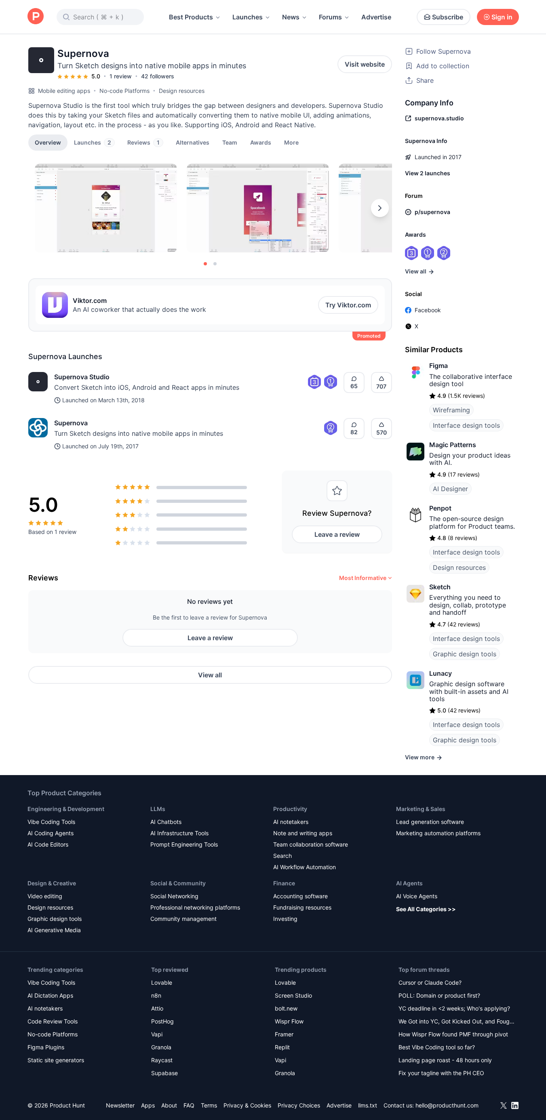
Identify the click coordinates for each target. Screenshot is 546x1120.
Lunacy (440, 673)
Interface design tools (466, 425)
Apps (148, 1105)
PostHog (162, 1021)
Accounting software (300, 896)
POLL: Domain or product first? (439, 995)
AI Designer (450, 489)
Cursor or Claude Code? (430, 982)
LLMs (157, 808)
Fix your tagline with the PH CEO (441, 1073)
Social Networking (174, 896)
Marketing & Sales (420, 808)
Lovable (161, 982)
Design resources (181, 90)
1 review (121, 76)
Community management (183, 918)
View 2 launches (427, 173)
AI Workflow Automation (304, 867)
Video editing (44, 896)
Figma (438, 365)
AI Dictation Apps (50, 995)
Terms (209, 1105)
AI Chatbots (165, 821)
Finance (284, 883)
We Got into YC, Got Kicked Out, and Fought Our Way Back (456, 1022)
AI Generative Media (54, 930)
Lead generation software (430, 821)
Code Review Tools (52, 1021)
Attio (157, 1008)
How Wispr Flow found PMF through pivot (453, 1034)
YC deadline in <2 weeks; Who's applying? (454, 1008)
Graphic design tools (464, 654)
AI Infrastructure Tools (179, 833)
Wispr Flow (289, 1021)
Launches (247, 17)
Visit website (365, 64)
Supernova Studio (82, 377)
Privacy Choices (299, 1105)
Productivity (290, 808)
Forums (330, 17)
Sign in (501, 17)
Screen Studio (293, 995)
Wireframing (451, 410)
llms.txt (367, 1105)
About (169, 1105)
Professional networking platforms (195, 907)
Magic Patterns (452, 445)
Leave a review (337, 534)
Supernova (71, 423)
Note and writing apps (302, 833)
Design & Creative (51, 883)
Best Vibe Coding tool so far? (436, 1047)
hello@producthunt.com (447, 1105)
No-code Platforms (124, 90)
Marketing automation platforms (438, 833)
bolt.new (286, 1008)
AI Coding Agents (50, 833)
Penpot (440, 508)
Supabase (164, 1073)
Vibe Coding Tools (51, 821)
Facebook (428, 310)
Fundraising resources (302, 907)
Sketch (440, 587)
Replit (282, 1047)
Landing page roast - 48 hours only (445, 1060)
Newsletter (120, 1105)
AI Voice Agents (416, 896)
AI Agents (409, 883)
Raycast (162, 1060)
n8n (156, 995)
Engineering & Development (65, 808)
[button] (291, 142)
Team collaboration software (310, 844)
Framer (284, 1034)
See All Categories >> (426, 909)
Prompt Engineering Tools (184, 844)
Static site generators (55, 1060)
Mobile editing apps (64, 90)
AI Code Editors (47, 844)
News (290, 17)
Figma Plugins (45, 1047)
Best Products (191, 17)
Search (282, 855)
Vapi (156, 1034)
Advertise (376, 17)
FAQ (188, 1105)
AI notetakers (290, 821)
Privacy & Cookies (247, 1105)
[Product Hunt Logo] (35, 16)
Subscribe (447, 17)
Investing (285, 918)
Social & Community (178, 883)
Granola (161, 1047)
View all (210, 675)
